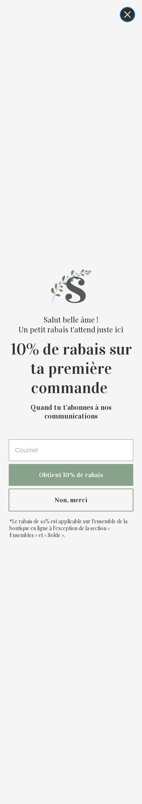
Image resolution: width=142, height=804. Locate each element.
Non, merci (71, 500)
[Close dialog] (127, 14)
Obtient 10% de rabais (71, 475)
